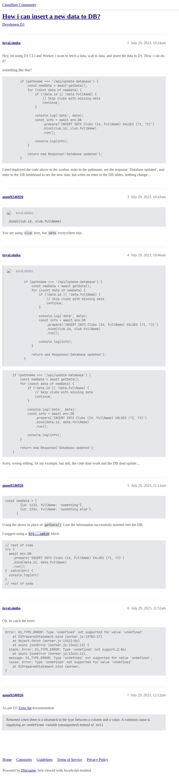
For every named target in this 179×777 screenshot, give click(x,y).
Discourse (28, 770)
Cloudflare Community (19, 5)
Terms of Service (69, 760)
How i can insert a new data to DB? (51, 16)
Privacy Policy (97, 760)
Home (7, 760)
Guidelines (44, 760)
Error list (25, 708)
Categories (24, 760)
